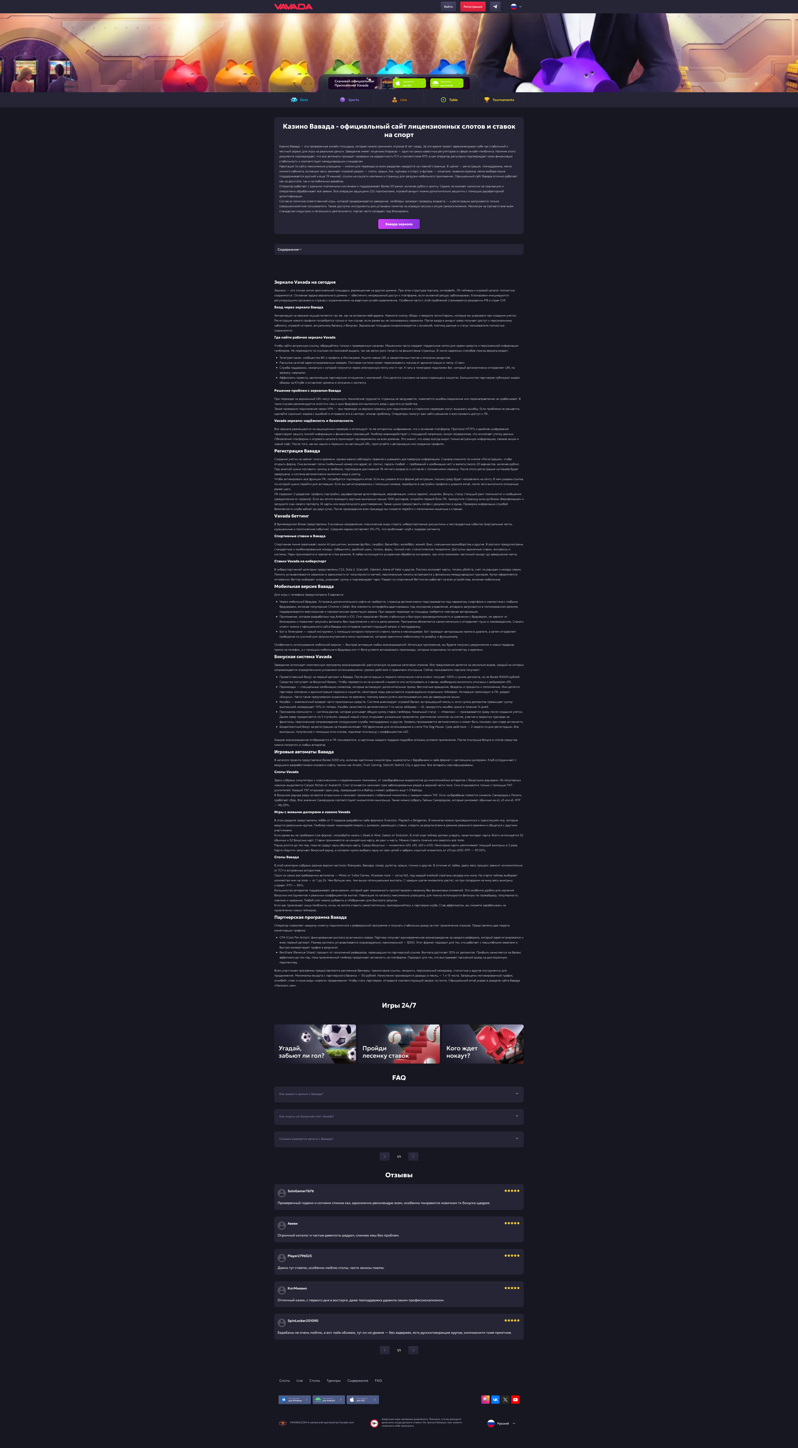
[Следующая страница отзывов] (413, 1350)
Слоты (284, 1380)
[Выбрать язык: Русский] (516, 7)
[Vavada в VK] (495, 1399)
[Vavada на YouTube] (515, 1399)
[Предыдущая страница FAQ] (385, 1156)
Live (300, 1380)
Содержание (357, 1380)
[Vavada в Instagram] (485, 1399)
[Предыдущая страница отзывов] (385, 1350)
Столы (314, 1380)
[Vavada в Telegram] (495, 7)
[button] (793, 52)
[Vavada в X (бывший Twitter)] (505, 1399)
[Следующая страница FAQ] (413, 1156)
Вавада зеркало (399, 224)
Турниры (334, 1380)
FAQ (378, 1380)
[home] (293, 7)
